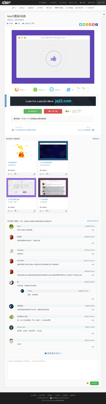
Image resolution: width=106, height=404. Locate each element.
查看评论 (29, 23)
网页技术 (50, 395)
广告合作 (57, 395)
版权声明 (72, 395)
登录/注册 (101, 2)
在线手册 (92, 2)
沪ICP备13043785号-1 (43, 398)
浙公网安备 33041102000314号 (60, 398)
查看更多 (95, 139)
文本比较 (63, 2)
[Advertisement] (53, 101)
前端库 (83, 2)
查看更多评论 (53, 353)
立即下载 (53, 111)
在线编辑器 (43, 2)
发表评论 (94, 383)
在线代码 (53, 2)
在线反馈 (65, 395)
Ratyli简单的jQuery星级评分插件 (25, 130)
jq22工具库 (42, 395)
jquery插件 (33, 395)
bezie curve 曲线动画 (84, 130)
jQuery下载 (73, 2)
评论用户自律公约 (93, 221)
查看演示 (33, 111)
